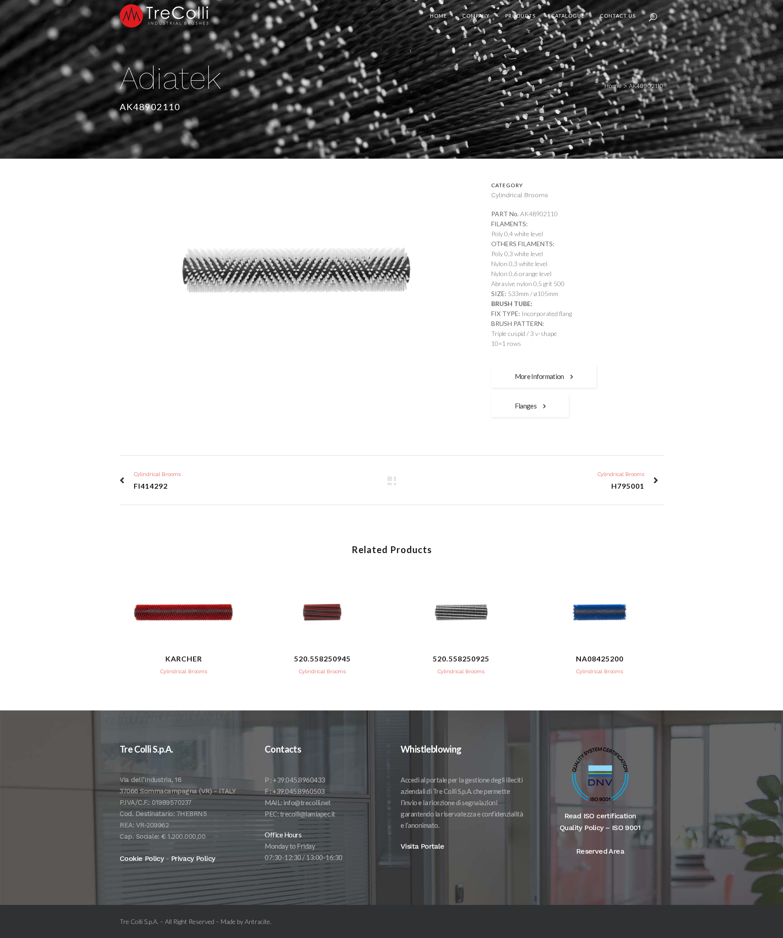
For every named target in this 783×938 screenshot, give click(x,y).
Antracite (257, 921)
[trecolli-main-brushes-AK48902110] (296, 273)
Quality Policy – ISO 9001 (600, 827)
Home (613, 86)
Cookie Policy (142, 858)
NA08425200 (600, 658)
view (183, 611)
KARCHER (183, 658)
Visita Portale (423, 846)
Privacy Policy (193, 858)
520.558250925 (461, 658)
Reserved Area (600, 851)
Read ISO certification (600, 816)
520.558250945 (322, 658)
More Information (539, 376)
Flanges (525, 406)
